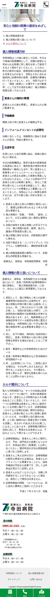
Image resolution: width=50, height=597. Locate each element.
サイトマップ (14, 579)
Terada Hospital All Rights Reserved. (29, 587)
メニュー (9, 596)
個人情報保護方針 (36, 573)
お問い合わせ (36, 579)
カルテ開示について (16, 43)
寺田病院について (14, 573)
